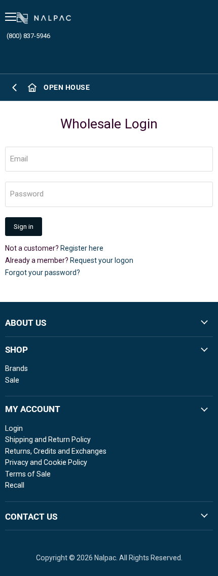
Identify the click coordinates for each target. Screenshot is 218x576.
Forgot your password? (42, 272)
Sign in (23, 226)
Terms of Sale (28, 474)
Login (14, 428)
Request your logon (101, 260)
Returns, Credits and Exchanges (55, 451)
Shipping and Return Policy (48, 439)
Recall (14, 485)
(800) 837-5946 (28, 36)
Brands (16, 368)
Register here (81, 248)
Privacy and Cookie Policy (46, 462)
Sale (12, 380)
